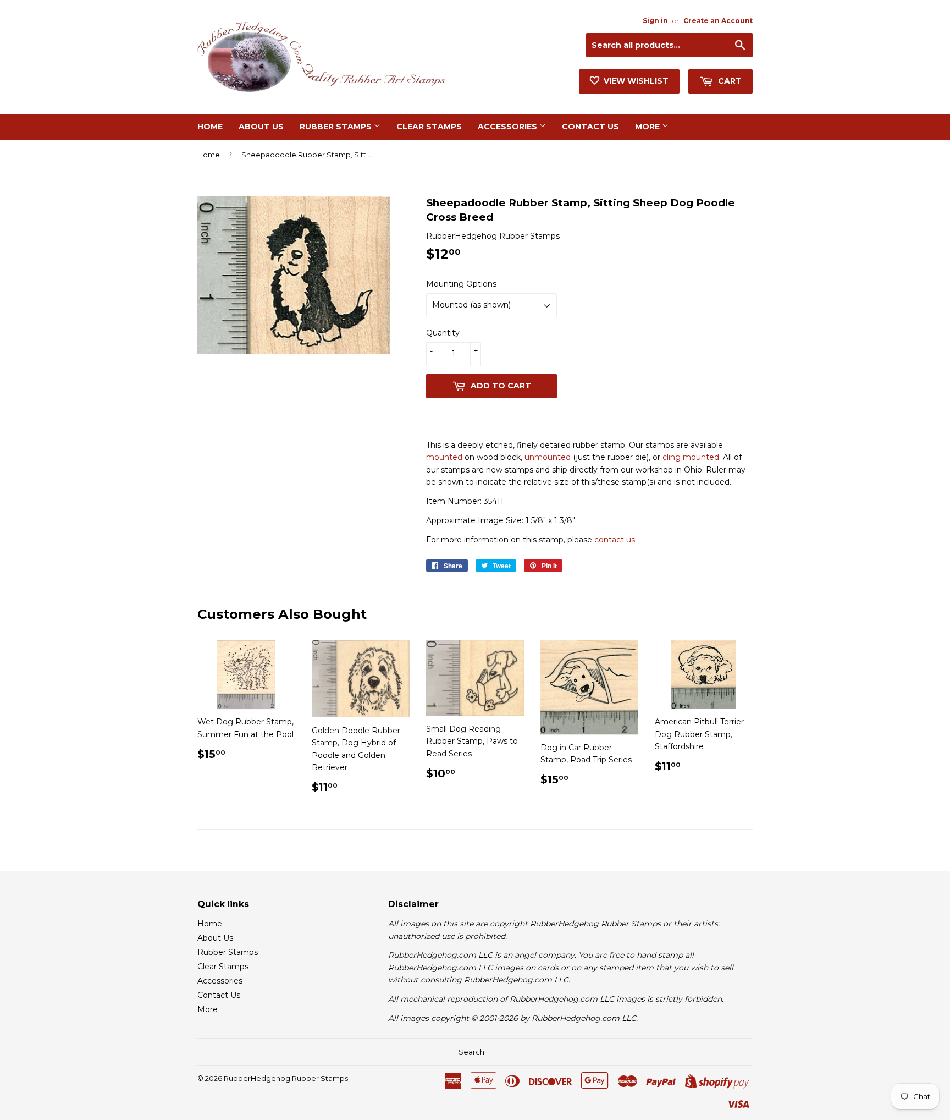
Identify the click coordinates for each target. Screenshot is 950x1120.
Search (471, 1051)
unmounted (547, 457)
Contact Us (590, 126)
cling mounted (690, 457)
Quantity (443, 333)
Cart (729, 81)
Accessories (508, 126)
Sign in (655, 21)
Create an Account (718, 21)
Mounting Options (461, 284)
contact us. (615, 540)
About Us (261, 126)
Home (210, 126)
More (648, 126)
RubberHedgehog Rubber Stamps (286, 1078)
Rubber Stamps (337, 126)
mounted (444, 457)
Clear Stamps (429, 126)
